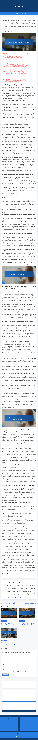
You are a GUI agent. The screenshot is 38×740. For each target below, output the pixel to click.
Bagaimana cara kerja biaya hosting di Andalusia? (11, 56)
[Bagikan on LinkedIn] (19, 736)
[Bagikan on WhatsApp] (21, 736)
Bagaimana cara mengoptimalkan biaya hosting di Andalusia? (13, 71)
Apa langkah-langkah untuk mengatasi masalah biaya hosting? (14, 79)
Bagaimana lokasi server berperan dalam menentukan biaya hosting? (15, 58)
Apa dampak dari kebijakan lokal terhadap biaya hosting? (13, 77)
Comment (4, 654)
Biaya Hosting (3, 620)
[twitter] (5, 573)
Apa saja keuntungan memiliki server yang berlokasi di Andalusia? (14, 64)
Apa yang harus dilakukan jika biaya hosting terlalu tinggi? (13, 81)
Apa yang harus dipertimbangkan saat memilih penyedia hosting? (14, 67)
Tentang (9, 718)
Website (3, 669)
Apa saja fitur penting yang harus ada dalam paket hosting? (13, 70)
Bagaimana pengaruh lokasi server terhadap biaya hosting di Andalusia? (15, 63)
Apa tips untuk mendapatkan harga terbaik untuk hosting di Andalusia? (15, 72)
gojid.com (19, 3)
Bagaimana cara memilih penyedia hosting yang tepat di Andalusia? (14, 66)
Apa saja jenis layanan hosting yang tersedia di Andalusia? (13, 59)
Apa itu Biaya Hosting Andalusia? (8, 55)
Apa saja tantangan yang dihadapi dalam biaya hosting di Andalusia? (14, 74)
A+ (7, 723)
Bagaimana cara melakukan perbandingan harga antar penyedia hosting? (15, 80)
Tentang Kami (23, 13)
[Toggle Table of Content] (27, 54)
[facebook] (2, 573)
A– (10, 723)
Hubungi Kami (15, 13)
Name (3, 664)
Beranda (19, 9)
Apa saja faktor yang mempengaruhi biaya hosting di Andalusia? (14, 57)
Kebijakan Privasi (28, 726)
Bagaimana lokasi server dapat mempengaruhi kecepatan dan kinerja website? (16, 65)
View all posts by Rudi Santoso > (14, 597)
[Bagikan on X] (18, 736)
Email (3, 666)
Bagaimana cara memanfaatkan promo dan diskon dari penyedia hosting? (16, 73)
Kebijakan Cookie (28, 724)
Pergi (19, 710)
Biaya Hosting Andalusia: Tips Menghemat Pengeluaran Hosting (15, 695)
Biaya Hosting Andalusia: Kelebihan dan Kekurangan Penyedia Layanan (17, 686)
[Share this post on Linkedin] (7, 573)
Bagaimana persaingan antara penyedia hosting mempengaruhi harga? (15, 78)
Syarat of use (28, 728)
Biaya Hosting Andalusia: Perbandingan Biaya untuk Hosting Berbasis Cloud (18, 697)
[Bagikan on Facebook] (16, 736)
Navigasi (29, 718)
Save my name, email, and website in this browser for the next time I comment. (19, 671)
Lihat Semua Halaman (19, 6)
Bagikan (19, 733)
